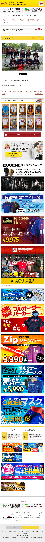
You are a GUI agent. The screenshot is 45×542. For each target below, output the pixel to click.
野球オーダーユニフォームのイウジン (13, 20)
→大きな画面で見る (7, 286)
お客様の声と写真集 (33, 20)
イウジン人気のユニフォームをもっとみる (23, 135)
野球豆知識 (22, 501)
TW (14, 527)
